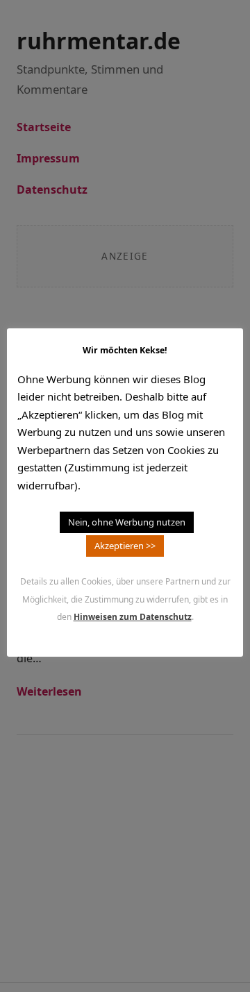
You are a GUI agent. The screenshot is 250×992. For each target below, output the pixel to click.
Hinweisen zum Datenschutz (133, 617)
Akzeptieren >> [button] (125, 545)
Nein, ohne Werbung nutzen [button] (126, 522)
